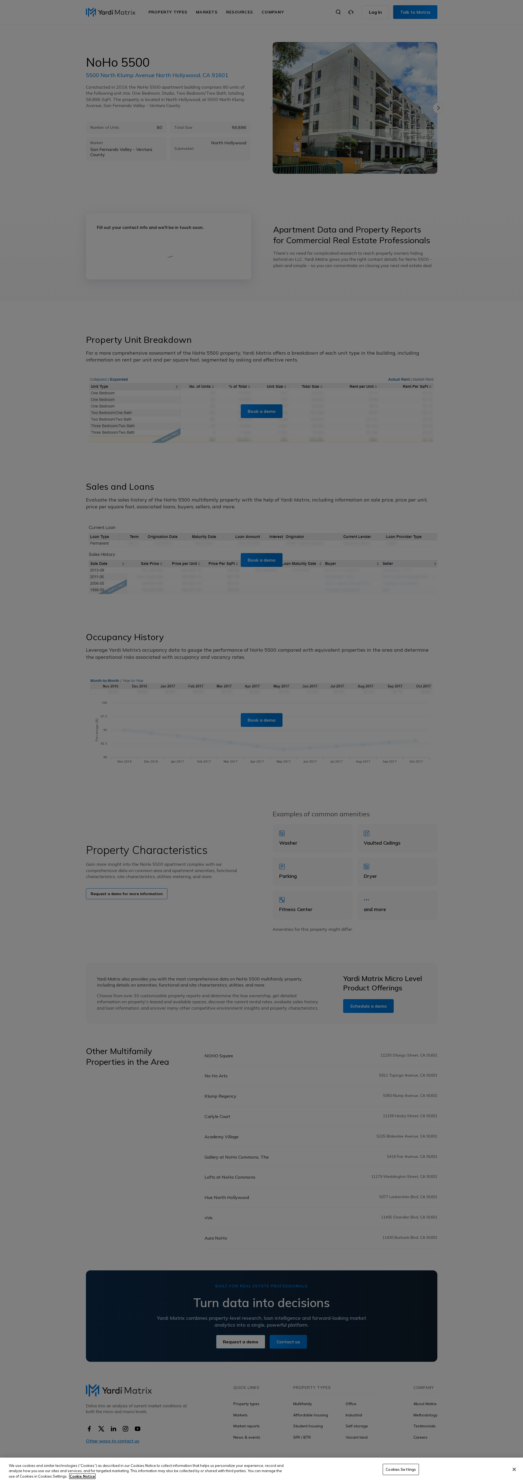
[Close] (514, 1469)
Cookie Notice (82, 1476)
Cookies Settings (401, 1469)
